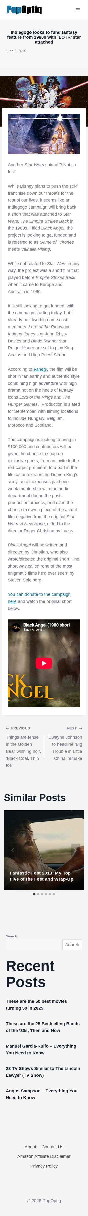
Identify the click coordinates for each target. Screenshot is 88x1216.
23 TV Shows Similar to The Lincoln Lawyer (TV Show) (43, 1072)
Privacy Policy (44, 1166)
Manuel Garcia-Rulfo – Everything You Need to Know (41, 1049)
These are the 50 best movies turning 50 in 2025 (36, 1005)
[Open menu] (77, 9)
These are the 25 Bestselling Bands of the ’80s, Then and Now (43, 1027)
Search (11, 936)
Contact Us (52, 1146)
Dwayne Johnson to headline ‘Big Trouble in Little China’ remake (65, 743)
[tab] (34, 894)
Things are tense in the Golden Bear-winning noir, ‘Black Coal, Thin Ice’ (23, 747)
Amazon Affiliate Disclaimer (44, 1156)
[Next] (75, 850)
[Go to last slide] (12, 850)
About (30, 1146)
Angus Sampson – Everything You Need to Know (41, 1094)
